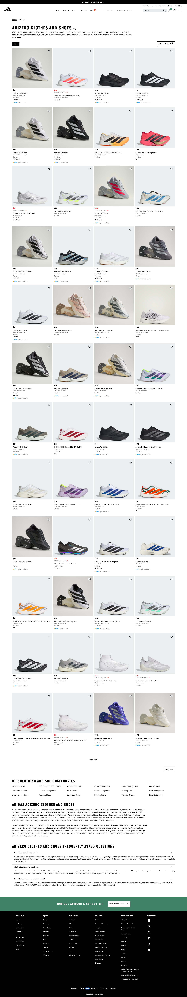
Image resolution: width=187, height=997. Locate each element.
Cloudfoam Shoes (73, 795)
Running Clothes (128, 795)
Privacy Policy (95, 988)
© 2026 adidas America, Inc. (93, 994)
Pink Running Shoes (102, 786)
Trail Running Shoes (74, 786)
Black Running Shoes (47, 791)
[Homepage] (7, 9)
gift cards (170, 6)
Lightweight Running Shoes (49, 786)
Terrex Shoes (72, 791)
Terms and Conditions (108, 988)
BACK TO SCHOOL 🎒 (88, 10)
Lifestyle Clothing (155, 795)
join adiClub (178, 6)
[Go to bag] (180, 10)
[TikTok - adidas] (159, 944)
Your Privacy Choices (78, 988)
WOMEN (66, 10)
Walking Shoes (45, 795)
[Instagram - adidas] (159, 927)
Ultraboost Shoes (18, 786)
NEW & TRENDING (124, 10)
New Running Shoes (157, 791)
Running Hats (127, 791)
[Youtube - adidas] (159, 950)
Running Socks (100, 795)
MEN (57, 10)
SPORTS (110, 10)
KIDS (74, 10)
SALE (101, 10)
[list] (84, 44)
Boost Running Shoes (20, 795)
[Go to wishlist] (174, 10)
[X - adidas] (159, 933)
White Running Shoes (130, 786)
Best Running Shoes (19, 791)
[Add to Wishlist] (49, 52)
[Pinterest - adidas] (159, 939)
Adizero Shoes (154, 786)
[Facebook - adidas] (159, 921)
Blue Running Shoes (102, 791)
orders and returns (160, 6)
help (152, 6)
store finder (145, 6)
